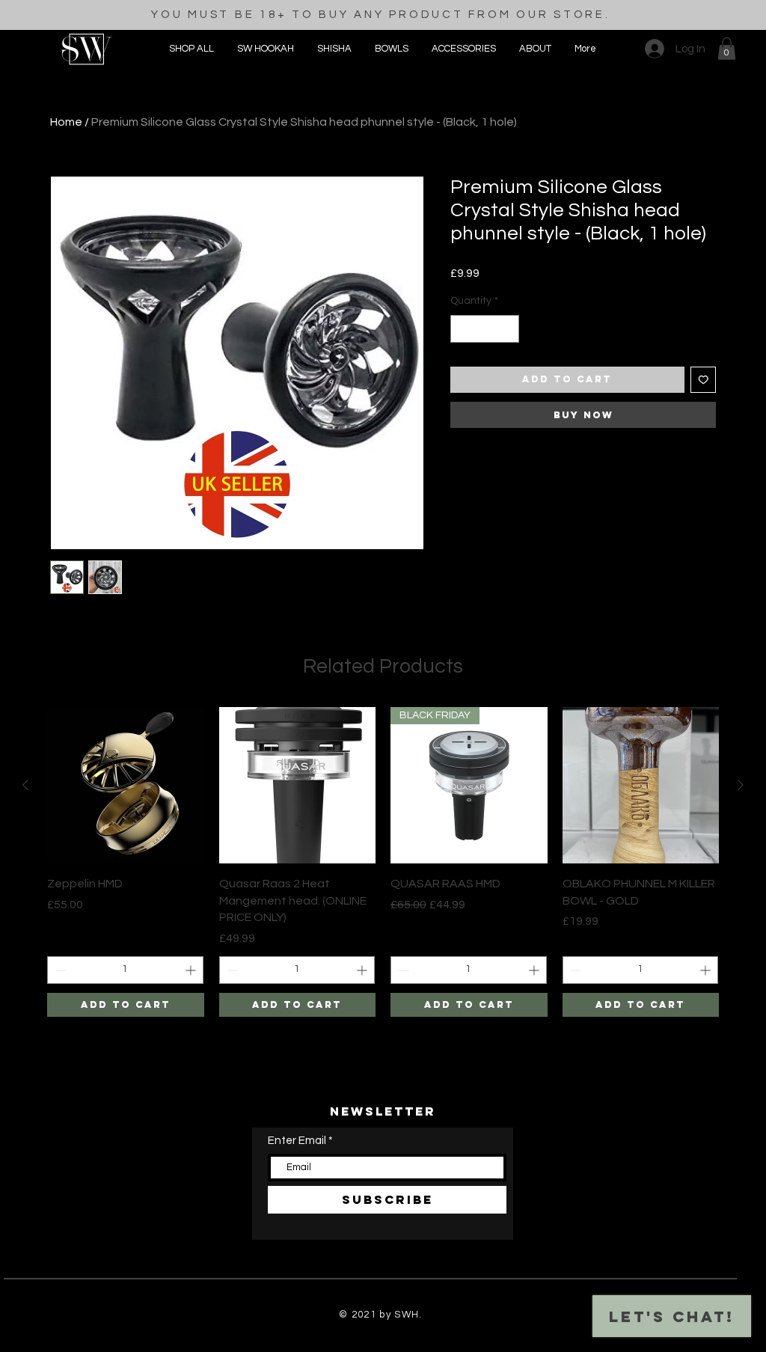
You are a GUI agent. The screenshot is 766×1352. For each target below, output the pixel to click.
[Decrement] (462, 329)
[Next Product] (741, 785)
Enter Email (297, 1140)
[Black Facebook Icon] (359, 1343)
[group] (383, 862)
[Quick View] (125, 785)
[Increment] (507, 329)
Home (66, 122)
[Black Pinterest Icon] (383, 1343)
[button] (463, 48)
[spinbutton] (484, 329)
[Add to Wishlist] (703, 380)
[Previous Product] (25, 785)
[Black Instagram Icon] (334, 1343)
